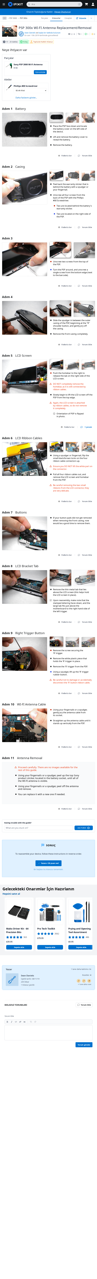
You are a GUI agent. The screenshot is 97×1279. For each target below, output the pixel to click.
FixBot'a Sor (66, 155)
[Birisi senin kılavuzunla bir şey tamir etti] (84, 981)
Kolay (25, 42)
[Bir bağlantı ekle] (20, 1022)
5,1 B (73, 34)
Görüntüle (40, 72)
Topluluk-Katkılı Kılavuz (43, 42)
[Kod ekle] (16, 1022)
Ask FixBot (82, 828)
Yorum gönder (84, 1045)
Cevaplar (68, 18)
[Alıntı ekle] (24, 1022)
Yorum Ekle (85, 819)
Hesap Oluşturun (62, 11)
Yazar (9, 969)
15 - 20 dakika (12, 42)
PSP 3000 (13, 18)
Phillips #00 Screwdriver (26, 86)
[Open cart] (86, 4)
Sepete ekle (19, 947)
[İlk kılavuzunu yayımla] (79, 981)
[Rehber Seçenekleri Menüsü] (91, 18)
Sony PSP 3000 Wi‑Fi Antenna (28, 64)
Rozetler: (86, 975)
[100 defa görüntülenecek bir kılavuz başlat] (89, 981)
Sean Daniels (30, 32)
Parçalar (44, 18)
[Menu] (4, 4)
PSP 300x (23, 18)
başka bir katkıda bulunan (49, 32)
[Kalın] (7, 1022)
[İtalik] (12, 1022)
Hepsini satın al (11, 893)
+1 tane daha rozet (84, 984)
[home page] (15, 4)
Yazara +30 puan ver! (50, 863)
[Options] (5, 18)
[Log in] (92, 4)
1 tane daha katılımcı (80, 969)
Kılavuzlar (56, 18)
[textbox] (48, 1032)
